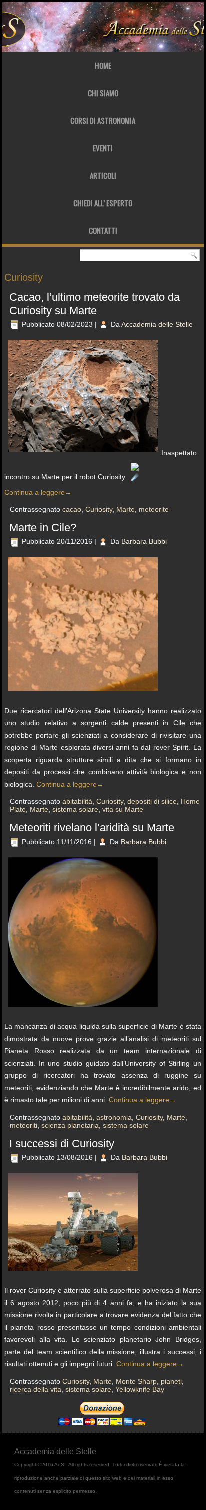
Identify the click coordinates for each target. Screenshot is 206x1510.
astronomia (114, 1117)
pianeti (171, 1381)
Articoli (103, 175)
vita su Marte (123, 809)
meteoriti (24, 1125)
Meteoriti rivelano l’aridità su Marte (92, 827)
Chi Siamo (103, 92)
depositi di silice (152, 801)
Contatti (103, 230)
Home (103, 65)
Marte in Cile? (43, 527)
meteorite (154, 509)
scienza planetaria (70, 1125)
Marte (125, 509)
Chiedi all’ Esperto (103, 202)
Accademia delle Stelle (157, 324)
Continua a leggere (38, 492)
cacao (72, 509)
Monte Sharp (136, 1381)
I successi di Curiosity (62, 1143)
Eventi (103, 147)
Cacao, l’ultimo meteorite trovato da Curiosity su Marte (95, 303)
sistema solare (75, 809)
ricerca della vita (36, 1389)
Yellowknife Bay (140, 1389)
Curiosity (99, 509)
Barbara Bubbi (144, 541)
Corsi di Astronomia (103, 120)
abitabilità (77, 801)
